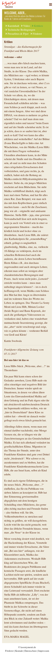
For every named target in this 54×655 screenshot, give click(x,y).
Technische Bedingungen (21, 29)
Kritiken (38, 25)
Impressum (43, 650)
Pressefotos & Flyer (18, 33)
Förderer (37, 33)
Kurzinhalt (13, 25)
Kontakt (19, 650)
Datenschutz (31, 650)
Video (26, 25)
